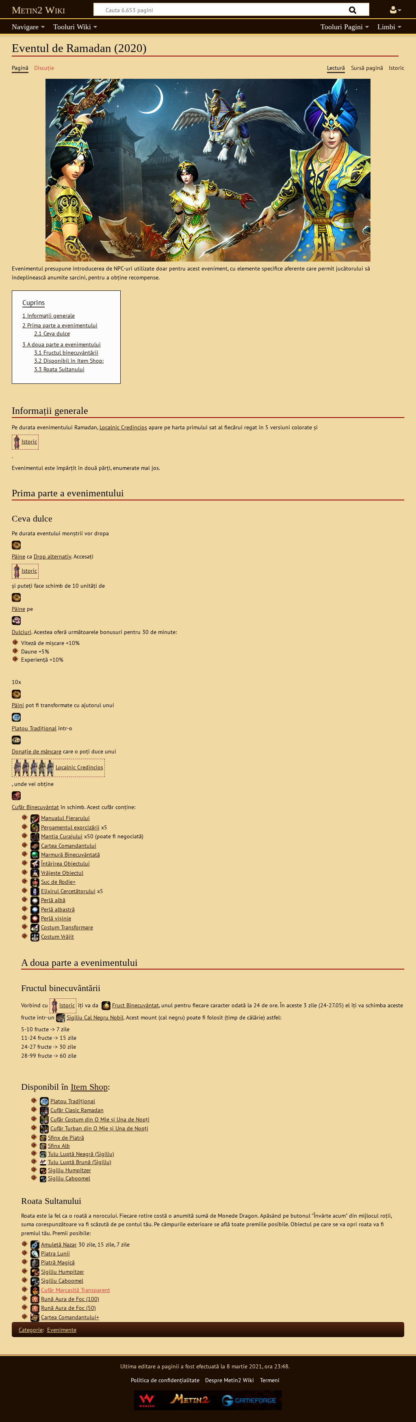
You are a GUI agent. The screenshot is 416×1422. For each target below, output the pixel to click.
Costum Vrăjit (57, 936)
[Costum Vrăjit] (34, 936)
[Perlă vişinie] (34, 918)
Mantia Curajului (61, 836)
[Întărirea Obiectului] (34, 863)
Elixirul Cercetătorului (68, 891)
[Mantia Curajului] (34, 836)
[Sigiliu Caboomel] (43, 1178)
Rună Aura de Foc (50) (68, 1308)
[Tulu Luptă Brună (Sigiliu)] (43, 1161)
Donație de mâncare (36, 751)
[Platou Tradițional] (16, 716)
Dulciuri (21, 632)
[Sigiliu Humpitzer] (43, 1170)
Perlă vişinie (56, 918)
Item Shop (89, 1087)
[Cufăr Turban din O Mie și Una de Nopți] (44, 1128)
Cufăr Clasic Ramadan (77, 1110)
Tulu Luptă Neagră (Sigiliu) (81, 1154)
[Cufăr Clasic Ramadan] (44, 1110)
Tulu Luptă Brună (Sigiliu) (79, 1162)
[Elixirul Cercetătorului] (34, 891)
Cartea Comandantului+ (70, 1317)
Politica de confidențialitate (165, 1380)
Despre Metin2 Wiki (229, 1380)
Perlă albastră (58, 909)
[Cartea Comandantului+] (34, 1317)
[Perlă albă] (34, 900)
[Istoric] (16, 441)
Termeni (270, 1380)
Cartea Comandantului (68, 845)
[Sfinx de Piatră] (43, 1137)
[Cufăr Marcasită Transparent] (34, 1290)
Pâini (18, 705)
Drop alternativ (52, 556)
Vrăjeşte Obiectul (62, 873)
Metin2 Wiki (38, 9)
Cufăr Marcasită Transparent (75, 1290)
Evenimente (61, 1329)
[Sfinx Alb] (43, 1145)
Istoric (29, 441)
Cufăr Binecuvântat (35, 807)
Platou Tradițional (34, 728)
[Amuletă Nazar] (34, 1244)
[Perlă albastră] (34, 909)
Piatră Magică (58, 1262)
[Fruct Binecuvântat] (106, 1005)
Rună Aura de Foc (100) (70, 1299)
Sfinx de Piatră (66, 1137)
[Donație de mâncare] (16, 739)
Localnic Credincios (123, 427)
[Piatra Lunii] (34, 1253)
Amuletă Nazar (59, 1244)
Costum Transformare (67, 927)
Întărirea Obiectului (65, 863)
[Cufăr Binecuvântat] (16, 795)
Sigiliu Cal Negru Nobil (95, 1017)
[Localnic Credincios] (33, 767)
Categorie (31, 1329)
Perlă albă (53, 900)
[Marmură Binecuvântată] (34, 854)
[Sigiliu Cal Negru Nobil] (60, 1017)
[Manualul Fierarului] (34, 818)
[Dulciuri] (16, 619)
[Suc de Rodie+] (34, 881)
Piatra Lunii (55, 1253)
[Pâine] (16, 544)
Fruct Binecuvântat (135, 1005)
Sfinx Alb (59, 1145)
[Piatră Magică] (34, 1262)
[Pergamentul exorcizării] (34, 827)
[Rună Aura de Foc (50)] (34, 1308)
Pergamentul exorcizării (70, 827)
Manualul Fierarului (65, 818)
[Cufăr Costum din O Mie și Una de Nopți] (44, 1119)
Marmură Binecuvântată (70, 854)
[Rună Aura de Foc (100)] (34, 1299)
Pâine (18, 556)
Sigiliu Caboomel (69, 1178)
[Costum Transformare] (34, 927)
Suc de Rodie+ (58, 881)
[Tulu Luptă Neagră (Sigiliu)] (43, 1154)
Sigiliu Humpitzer (69, 1170)
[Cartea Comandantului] (34, 845)
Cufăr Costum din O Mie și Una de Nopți (100, 1119)
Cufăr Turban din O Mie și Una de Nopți (99, 1128)
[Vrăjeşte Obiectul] (34, 873)
